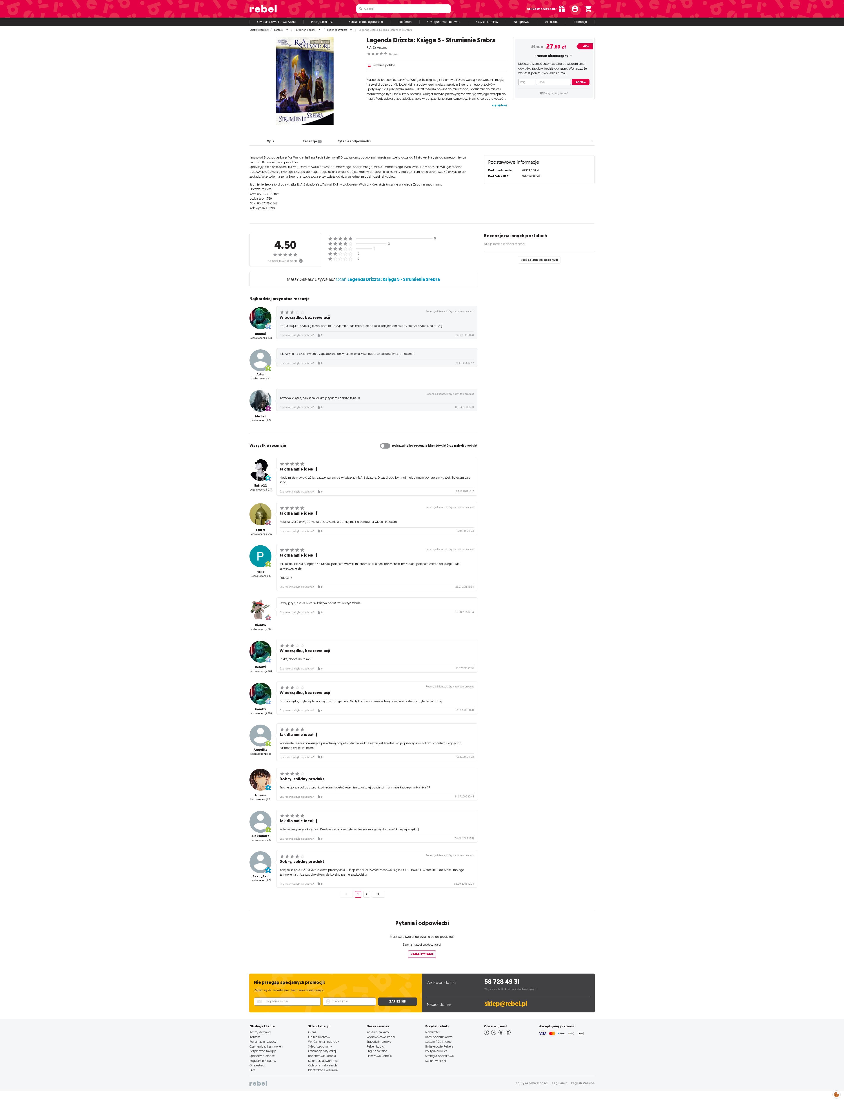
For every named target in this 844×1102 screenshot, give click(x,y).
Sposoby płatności (262, 1056)
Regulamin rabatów (262, 1061)
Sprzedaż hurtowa (379, 1042)
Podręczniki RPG (322, 22)
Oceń (388, 279)
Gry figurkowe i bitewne (443, 22)
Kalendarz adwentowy (323, 1061)
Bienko (260, 625)
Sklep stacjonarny (320, 1046)
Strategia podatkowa (439, 1056)
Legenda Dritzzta (337, 29)
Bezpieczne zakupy (262, 1051)
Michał (260, 416)
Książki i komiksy (487, 22)
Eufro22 (260, 485)
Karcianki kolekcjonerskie (366, 22)
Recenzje (311, 141)
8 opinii (393, 54)
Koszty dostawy (260, 1032)
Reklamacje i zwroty (262, 1042)
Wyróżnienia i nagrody (323, 1042)
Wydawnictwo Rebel (381, 1037)
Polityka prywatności (532, 1083)
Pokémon (405, 22)
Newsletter (432, 1032)
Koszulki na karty (378, 1032)
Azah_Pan (261, 876)
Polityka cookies (436, 1051)
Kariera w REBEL (435, 1061)
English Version (377, 1051)
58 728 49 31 (502, 982)
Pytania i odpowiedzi (354, 141)
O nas (312, 1032)
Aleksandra (260, 836)
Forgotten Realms (305, 29)
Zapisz (580, 82)
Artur (260, 374)
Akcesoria (551, 22)
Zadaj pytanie (422, 954)
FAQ (252, 1070)
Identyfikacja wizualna (323, 1070)
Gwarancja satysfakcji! (322, 1051)
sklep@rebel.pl (505, 1003)
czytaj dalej (499, 105)
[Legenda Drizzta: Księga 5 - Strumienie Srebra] (304, 81)
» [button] (378, 894)
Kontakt (254, 1037)
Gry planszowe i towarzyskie (276, 22)
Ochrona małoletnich (322, 1065)
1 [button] (357, 894)
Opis (270, 141)
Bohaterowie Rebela (322, 1056)
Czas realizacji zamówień (266, 1046)
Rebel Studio (375, 1046)
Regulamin (559, 1083)
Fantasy (278, 29)
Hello (260, 572)
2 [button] (366, 894)
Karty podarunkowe (438, 1037)
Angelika (260, 749)
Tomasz (261, 795)
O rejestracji (257, 1065)
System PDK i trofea (438, 1042)
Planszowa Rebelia (379, 1056)
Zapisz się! (397, 1001)
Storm (260, 530)
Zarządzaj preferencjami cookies (836, 1094)
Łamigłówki (521, 22)
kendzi (260, 334)
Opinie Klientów (319, 1037)
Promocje (580, 22)
